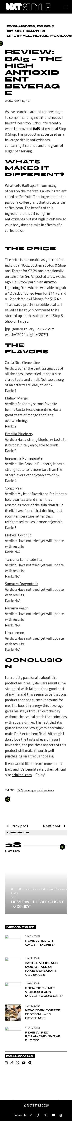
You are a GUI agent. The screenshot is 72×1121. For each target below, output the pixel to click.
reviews (49, 790)
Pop (52, 889)
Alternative (25, 889)
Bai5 (20, 790)
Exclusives (21, 26)
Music (46, 889)
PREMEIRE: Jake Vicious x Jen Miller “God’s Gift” (44, 992)
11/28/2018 (32, 936)
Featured (37, 889)
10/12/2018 (32, 1028)
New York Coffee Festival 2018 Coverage (42, 1014)
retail (40, 790)
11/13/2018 (32, 958)
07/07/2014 (12, 101)
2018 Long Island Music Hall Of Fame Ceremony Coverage (41, 968)
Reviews (61, 35)
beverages (30, 790)
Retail (40, 35)
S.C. (28, 101)
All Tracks (14, 891)
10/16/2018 (32, 1006)
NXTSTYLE (34, 1105)
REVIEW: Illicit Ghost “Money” (37, 904)
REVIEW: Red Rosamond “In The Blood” (42, 1036)
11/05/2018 (32, 983)
